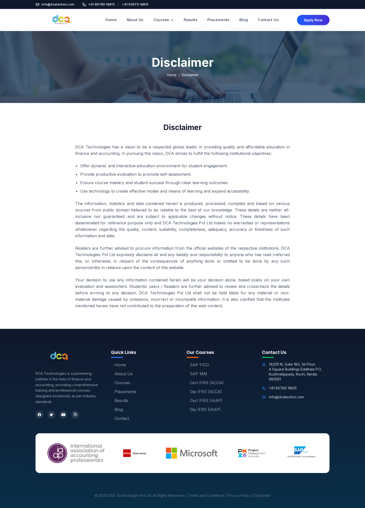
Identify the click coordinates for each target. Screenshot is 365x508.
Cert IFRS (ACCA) (207, 382)
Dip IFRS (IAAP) (205, 409)
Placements (218, 19)
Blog (243, 19)
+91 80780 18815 (101, 4)
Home (111, 19)
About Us (135, 19)
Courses (161, 19)
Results (190, 19)
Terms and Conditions (206, 495)
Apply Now (313, 20)
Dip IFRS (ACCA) (206, 391)
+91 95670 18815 (135, 4)
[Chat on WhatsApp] (352, 497)
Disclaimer (262, 495)
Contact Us (268, 19)
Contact (121, 418)
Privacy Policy (239, 495)
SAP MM (198, 373)
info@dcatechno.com (57, 4)
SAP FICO (199, 364)
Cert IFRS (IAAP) (206, 400)
